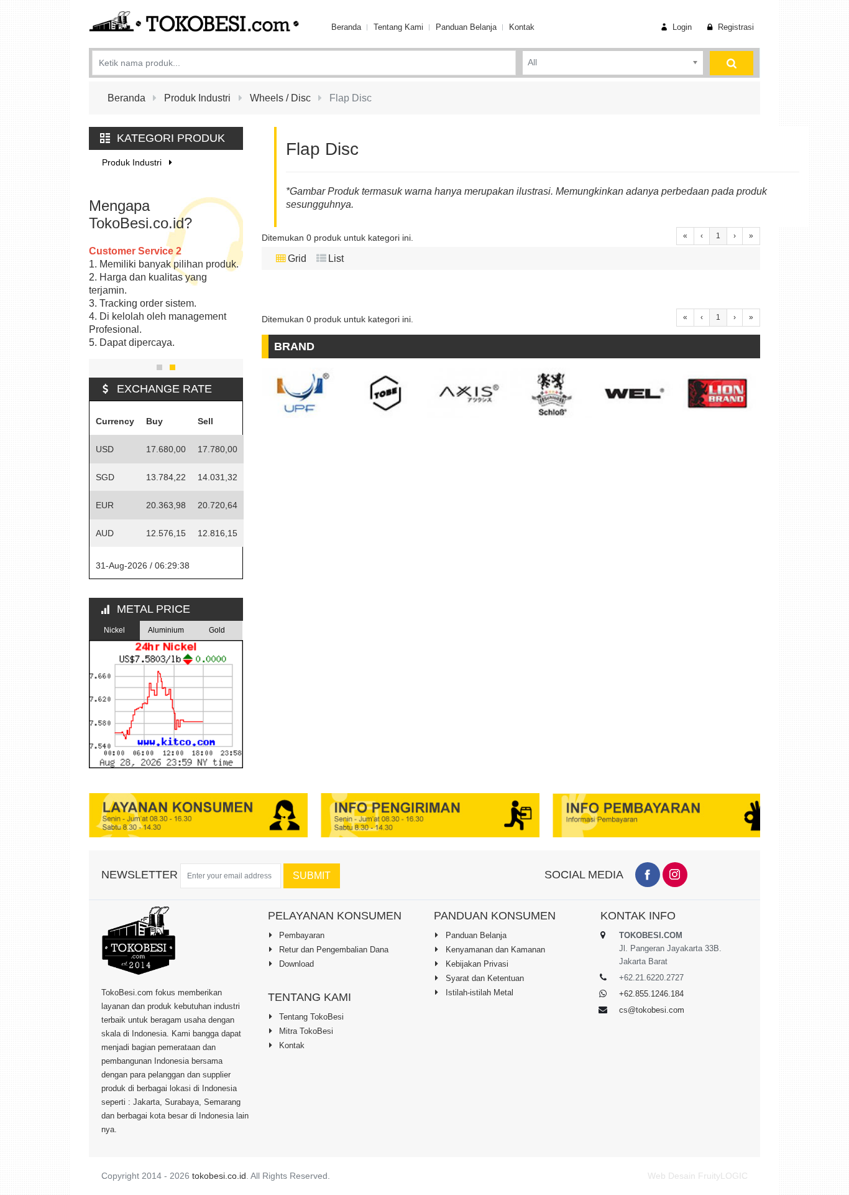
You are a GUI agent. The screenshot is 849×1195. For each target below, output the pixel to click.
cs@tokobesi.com (651, 1010)
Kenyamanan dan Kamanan (494, 949)
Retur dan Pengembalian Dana (332, 949)
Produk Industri (133, 162)
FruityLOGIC (723, 1176)
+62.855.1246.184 (651, 993)
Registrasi (734, 27)
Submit (312, 875)
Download (295, 964)
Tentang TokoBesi (310, 1016)
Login (681, 27)
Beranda (346, 27)
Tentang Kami (398, 27)
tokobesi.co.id (219, 1176)
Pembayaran (300, 935)
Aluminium (166, 630)
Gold (217, 630)
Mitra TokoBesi (305, 1031)
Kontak (522, 27)
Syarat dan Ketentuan (483, 978)
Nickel (114, 630)
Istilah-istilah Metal (478, 992)
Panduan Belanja (466, 27)
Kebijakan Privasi (475, 964)
